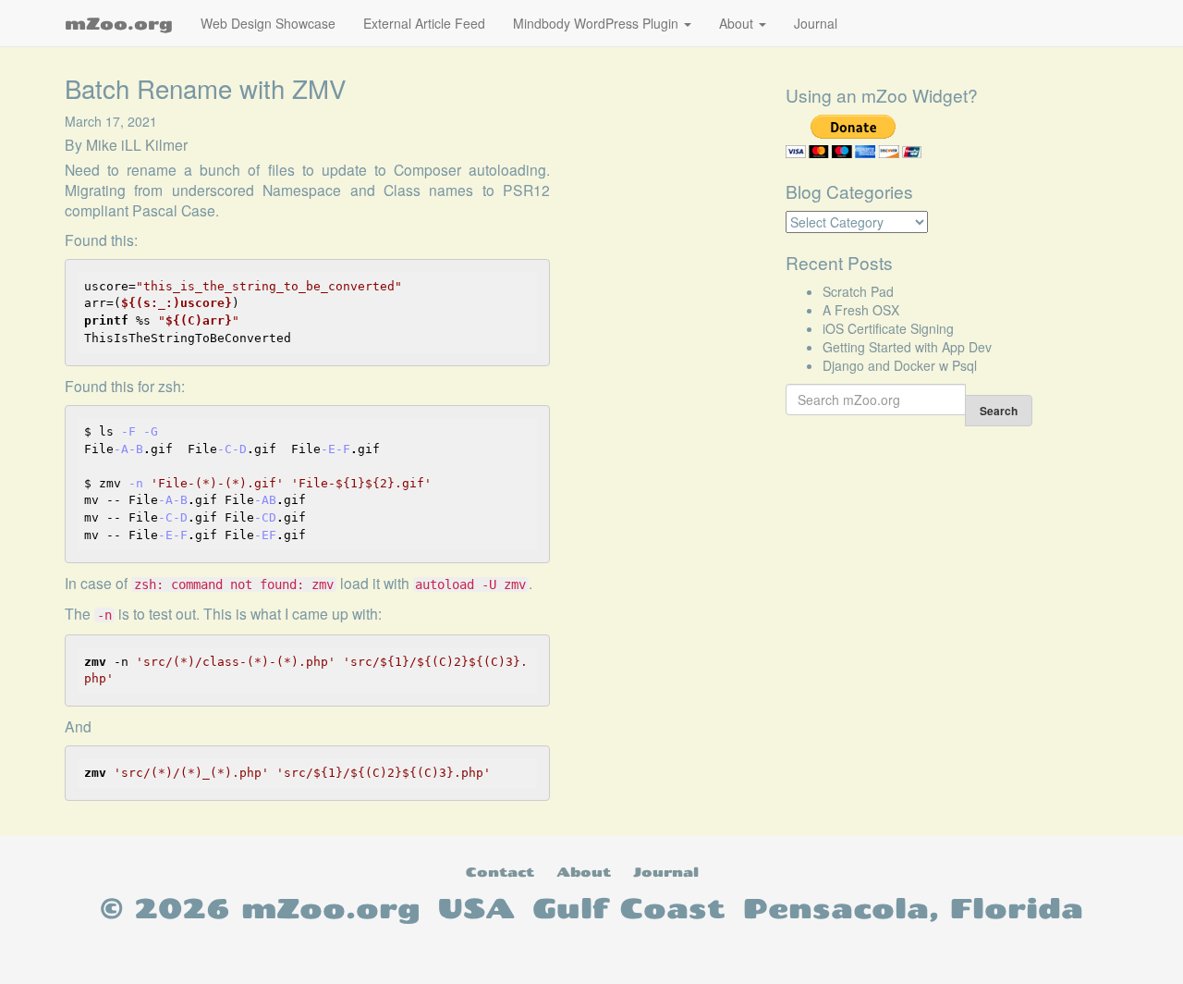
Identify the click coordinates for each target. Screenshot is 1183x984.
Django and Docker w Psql (900, 365)
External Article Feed (424, 23)
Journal (815, 23)
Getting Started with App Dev (907, 347)
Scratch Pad (858, 291)
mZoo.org (119, 23)
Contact (500, 871)
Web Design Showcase (268, 23)
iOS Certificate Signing (888, 328)
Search (999, 410)
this (122, 385)
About (738, 23)
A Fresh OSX (861, 310)
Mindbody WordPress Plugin (597, 23)
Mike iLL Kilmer (137, 144)
